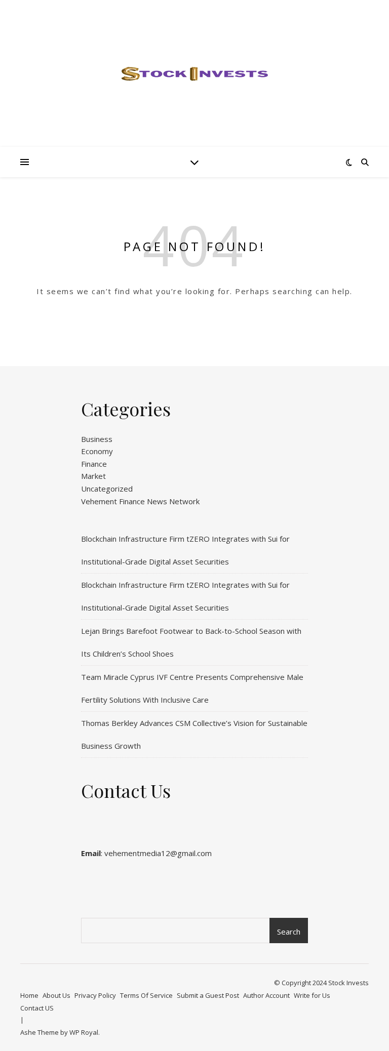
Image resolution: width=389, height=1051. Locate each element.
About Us (56, 995)
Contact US (37, 1008)
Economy (97, 451)
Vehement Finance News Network (140, 501)
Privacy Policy (95, 995)
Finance (94, 464)
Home (29, 995)
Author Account (266, 995)
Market (93, 476)
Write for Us (312, 995)
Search (288, 931)
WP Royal (83, 1032)
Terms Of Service (146, 995)
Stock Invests (348, 982)
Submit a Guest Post (208, 995)
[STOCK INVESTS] (194, 73)
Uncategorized (107, 488)
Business (96, 439)
